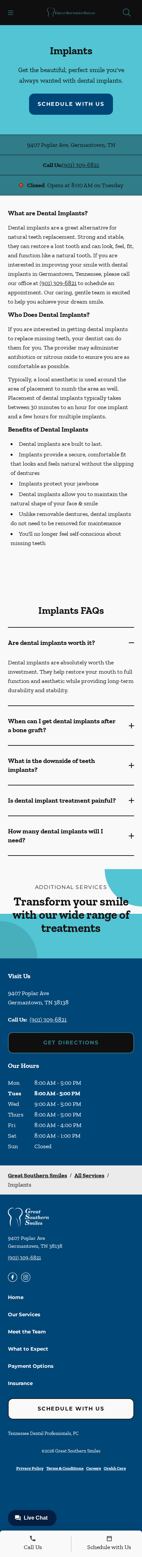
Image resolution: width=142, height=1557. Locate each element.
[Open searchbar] (127, 12)
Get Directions (71, 1042)
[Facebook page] (12, 1277)
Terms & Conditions (65, 1468)
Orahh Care (115, 1468)
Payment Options (30, 1366)
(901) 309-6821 (80, 165)
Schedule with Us (71, 104)
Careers (93, 1468)
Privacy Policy (30, 1468)
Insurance (20, 1383)
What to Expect (28, 1349)
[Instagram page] (25, 1277)
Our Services (24, 1314)
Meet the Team (27, 1331)
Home (15, 1297)
